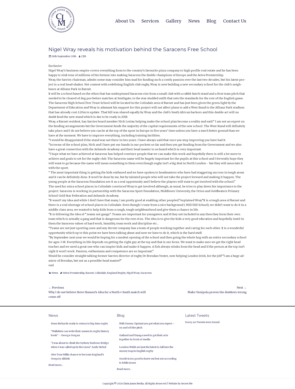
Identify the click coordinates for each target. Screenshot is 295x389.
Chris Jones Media (133, 383)
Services (150, 21)
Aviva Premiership (74, 272)
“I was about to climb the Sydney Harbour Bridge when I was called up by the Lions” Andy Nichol (80, 345)
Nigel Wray (133, 272)
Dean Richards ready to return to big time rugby (79, 323)
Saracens (146, 272)
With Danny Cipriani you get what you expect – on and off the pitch (147, 325)
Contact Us (234, 21)
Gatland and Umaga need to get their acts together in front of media (143, 337)
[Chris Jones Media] (61, 19)
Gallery (173, 21)
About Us (125, 21)
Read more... (55, 364)
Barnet (90, 272)
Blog (211, 21)
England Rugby (116, 272)
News (194, 21)
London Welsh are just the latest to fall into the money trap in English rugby (146, 349)
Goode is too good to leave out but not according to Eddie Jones (148, 360)
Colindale (100, 272)
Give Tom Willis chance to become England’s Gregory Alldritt (77, 356)
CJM (83, 56)
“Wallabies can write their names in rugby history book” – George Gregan (80, 333)
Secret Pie (187, 383)
